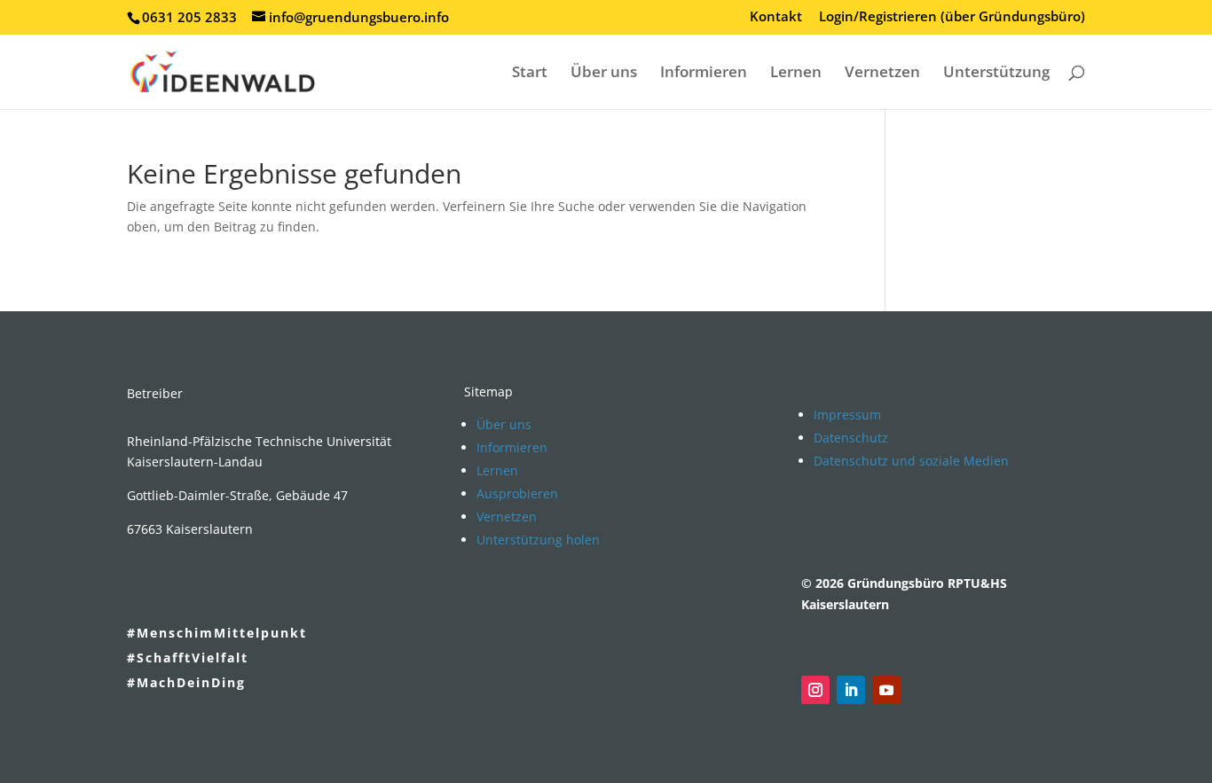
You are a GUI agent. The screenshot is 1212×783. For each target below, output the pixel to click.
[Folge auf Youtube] (886, 690)
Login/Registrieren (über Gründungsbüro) (952, 17)
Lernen (796, 74)
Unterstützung (996, 74)
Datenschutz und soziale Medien (911, 460)
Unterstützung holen (538, 539)
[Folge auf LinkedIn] (851, 690)
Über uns (604, 74)
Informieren (703, 74)
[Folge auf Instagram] (815, 690)
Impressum (847, 414)
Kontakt (776, 17)
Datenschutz (851, 437)
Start (529, 74)
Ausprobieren (517, 493)
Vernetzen (882, 74)
